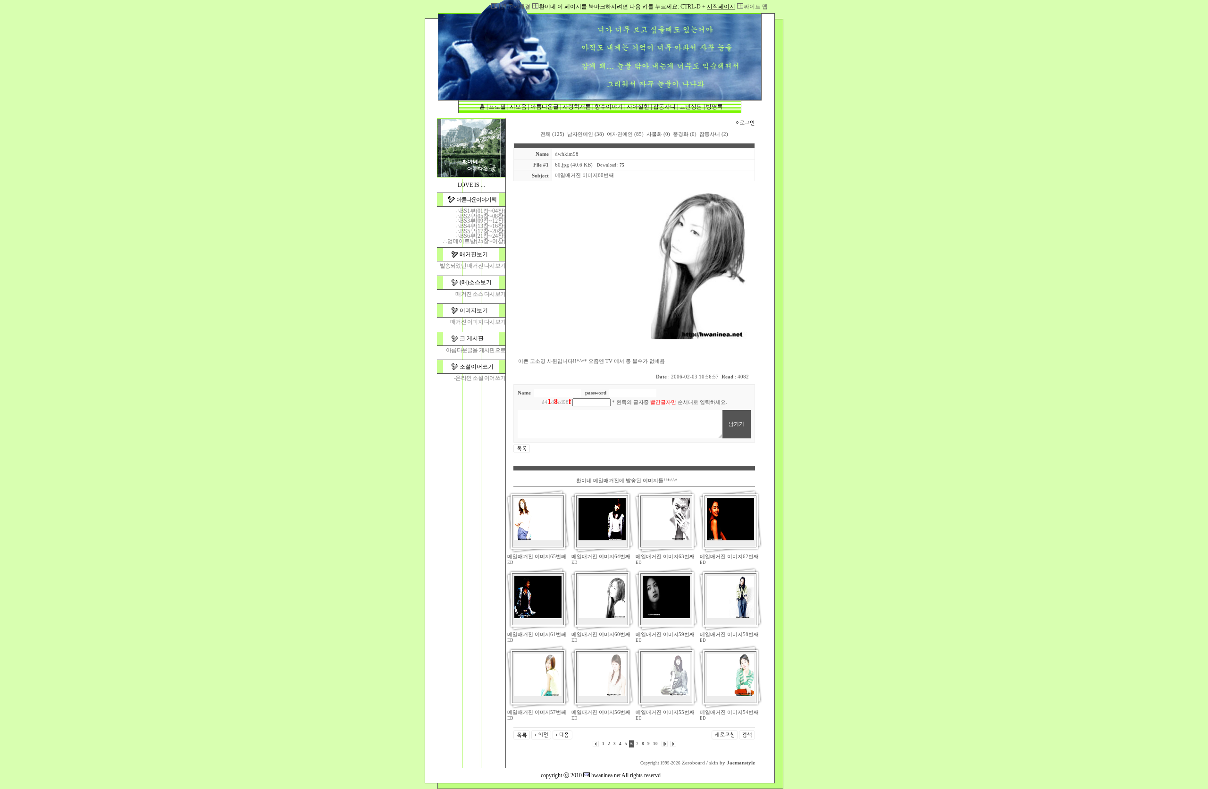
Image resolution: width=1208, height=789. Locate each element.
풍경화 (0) (684, 134)
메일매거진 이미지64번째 (600, 556)
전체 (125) (552, 134)
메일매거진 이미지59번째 (665, 634)
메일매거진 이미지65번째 (536, 556)
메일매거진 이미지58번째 (729, 634)
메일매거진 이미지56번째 (600, 712)
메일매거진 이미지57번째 (536, 712)
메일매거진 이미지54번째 (729, 712)
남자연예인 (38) (585, 134)
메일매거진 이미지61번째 (536, 634)
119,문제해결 (514, 6)
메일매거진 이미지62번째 (729, 556)
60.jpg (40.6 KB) (574, 165)
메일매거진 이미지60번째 (600, 634)
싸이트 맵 (756, 6)
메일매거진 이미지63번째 (665, 556)
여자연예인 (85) (625, 134)
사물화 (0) (658, 134)
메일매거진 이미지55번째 (665, 712)
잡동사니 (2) (713, 134)
